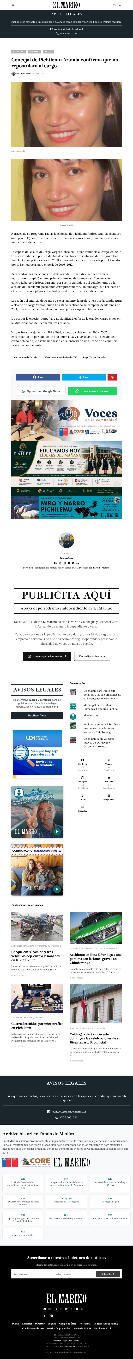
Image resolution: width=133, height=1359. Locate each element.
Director (40, 1323)
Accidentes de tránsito (22, 946)
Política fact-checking (106, 1323)
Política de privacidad (58, 1328)
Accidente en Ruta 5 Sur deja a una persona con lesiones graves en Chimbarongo (102, 728)
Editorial (27, 1323)
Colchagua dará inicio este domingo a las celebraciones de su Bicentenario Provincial (102, 694)
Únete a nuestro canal (95, 391)
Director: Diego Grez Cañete (66, 1340)
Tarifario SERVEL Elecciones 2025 (92, 1328)
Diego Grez (66, 558)
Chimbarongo (112, 949)
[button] (13, 5)
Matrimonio (91, 715)
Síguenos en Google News (43, 391)
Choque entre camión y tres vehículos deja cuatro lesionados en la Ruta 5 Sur (35, 956)
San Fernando (54, 946)
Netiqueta (85, 1323)
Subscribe (107, 1273)
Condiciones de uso (33, 1328)
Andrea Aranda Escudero (26, 357)
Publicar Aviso (37, 715)
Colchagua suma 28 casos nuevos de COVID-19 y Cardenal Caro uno (99, 742)
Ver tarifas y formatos (92, 656)
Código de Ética (67, 1323)
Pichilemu (34, 52)
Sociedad (39, 1018)
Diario (15, 1323)
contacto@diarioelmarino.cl (49, 656)
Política (48, 52)
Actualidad (18, 52)
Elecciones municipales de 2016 (61, 357)
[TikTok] (44, 1315)
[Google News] (51, 1315)
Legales (52, 1323)
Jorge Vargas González (94, 357)
